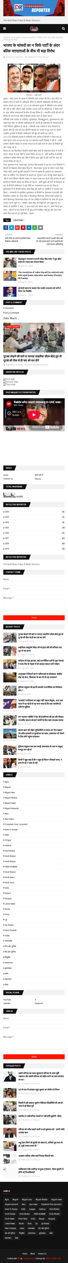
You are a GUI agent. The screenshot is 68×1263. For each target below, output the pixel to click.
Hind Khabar (10, 851)
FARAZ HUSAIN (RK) (53, 1258)
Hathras (8, 845)
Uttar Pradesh (11, 930)
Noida (7, 909)
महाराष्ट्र (8, 979)
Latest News (15, 37)
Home (5, 37)
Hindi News (10, 877)
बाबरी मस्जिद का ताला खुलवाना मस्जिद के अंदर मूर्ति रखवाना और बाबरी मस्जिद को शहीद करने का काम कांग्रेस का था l (41, 1076)
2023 (35, 527)
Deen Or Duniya (11, 829)
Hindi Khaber (10, 872)
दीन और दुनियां (10, 946)
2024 (34, 522)
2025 (34, 517)
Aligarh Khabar (11, 797)
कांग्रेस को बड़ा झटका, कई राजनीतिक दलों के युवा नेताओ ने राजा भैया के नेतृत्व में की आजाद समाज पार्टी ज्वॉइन (41, 662)
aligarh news (10, 803)
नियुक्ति (7, 957)
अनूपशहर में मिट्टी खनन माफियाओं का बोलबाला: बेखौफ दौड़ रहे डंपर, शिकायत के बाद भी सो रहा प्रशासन (40, 676)
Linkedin (6, 1003)
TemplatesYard (29, 1258)
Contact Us (8, 478)
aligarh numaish (12, 808)
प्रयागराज (9, 962)
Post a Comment (11, 312)
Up (6, 919)
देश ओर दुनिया (10, 952)
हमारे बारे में (39, 475)
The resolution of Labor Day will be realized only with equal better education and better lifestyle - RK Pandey (40, 275)
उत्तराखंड (8, 941)
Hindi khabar (10, 856)
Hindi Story (9, 882)
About (32, 1254)
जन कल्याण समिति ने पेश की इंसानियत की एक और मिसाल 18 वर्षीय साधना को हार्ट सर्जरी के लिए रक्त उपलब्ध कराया (41, 718)
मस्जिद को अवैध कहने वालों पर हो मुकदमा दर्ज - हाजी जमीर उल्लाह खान (41, 1131)
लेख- (6, 984)
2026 (34, 511)
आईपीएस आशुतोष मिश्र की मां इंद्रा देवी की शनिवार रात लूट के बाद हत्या (40, 649)
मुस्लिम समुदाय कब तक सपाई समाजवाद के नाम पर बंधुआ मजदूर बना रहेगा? (40, 748)
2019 (35, 549)
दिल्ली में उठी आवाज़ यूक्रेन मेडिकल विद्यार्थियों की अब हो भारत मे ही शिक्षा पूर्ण (40, 1104)
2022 (35, 533)
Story (7, 914)
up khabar (9, 925)
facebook (39, 1003)
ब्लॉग (6, 973)
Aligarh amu (10, 792)
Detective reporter (14, 56)
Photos (38, 479)
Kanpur (8, 893)
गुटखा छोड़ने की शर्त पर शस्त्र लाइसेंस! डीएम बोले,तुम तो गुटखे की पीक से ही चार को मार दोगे (32, 358)
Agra (7, 782)
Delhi (7, 835)
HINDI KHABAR (11, 866)
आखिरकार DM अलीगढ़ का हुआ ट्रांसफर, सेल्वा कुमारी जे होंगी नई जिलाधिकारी (41, 1171)
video (7, 935)
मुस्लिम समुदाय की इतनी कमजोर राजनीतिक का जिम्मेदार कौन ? (40, 689)
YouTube (7, 999)
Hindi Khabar (10, 861)
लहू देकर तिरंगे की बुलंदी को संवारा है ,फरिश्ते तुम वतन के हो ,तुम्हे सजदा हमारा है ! (40, 1144)
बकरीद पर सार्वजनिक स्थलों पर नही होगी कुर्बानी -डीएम (39, 1116)
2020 (35, 543)
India (7, 888)
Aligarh (8, 787)
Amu (7, 813)
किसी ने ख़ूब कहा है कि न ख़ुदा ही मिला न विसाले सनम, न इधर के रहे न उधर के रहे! (40, 761)
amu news (9, 819)
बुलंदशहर (8, 968)
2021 (35, 538)
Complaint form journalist (16, 824)
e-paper (8, 840)
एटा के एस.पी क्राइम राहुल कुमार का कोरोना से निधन (39, 1089)
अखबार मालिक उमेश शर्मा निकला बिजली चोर (36, 1155)
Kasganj (8, 898)
